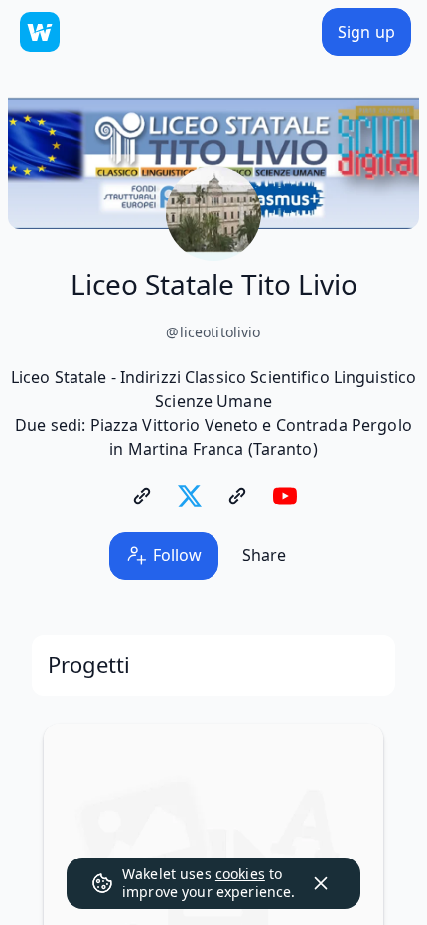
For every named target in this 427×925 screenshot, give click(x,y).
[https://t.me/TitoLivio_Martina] (237, 496)
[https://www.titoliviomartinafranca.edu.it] (142, 496)
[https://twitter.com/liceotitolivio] (190, 496)
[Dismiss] (321, 883)
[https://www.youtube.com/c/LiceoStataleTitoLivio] (285, 496)
